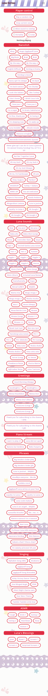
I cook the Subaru (16, 92)
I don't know (14, 98)
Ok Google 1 (34, 209)
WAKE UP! (14, 191)
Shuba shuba (36, 346)
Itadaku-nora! (24, 483)
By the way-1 (16, 63)
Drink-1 (23, 615)
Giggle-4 (12, 263)
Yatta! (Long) (17, 357)
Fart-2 (23, 251)
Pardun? (32, 180)
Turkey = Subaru (31, 186)
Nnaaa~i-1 (32, 316)
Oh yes (36, 174)
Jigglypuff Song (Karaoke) (24, 572)
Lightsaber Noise (15, 369)
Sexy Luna (21, 346)
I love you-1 (17, 104)
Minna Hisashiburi (16, 394)
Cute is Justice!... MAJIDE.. (24, 471)
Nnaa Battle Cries (18, 310)
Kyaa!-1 (22, 639)
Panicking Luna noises (19, 334)
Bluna (9, 240)
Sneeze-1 (24, 626)
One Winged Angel (19, 584)
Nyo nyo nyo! (33, 328)
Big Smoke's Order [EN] (24, 459)
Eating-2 (12, 620)
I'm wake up (34, 122)
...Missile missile (32, 128)
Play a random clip (24, 17)
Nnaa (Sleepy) (29, 304)
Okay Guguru (18, 180)
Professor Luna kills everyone (24, 530)
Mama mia (15, 293)
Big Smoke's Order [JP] (24, 465)
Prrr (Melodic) (22, 340)
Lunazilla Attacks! (16, 512)
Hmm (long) (32, 269)
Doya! (38, 240)
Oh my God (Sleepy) (24, 168)
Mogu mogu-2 (15, 298)
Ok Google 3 (31, 215)
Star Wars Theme (24, 596)
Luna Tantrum (33, 369)
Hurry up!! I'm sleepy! (18, 81)
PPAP (34, 584)
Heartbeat (25, 620)
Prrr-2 (8, 340)
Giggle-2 (24, 257)
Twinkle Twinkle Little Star (24, 602)
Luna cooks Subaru (24, 501)
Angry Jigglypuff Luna (28, 51)
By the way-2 (32, 63)
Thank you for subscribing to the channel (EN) (24, 418)
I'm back (35, 81)
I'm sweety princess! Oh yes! (24, 548)
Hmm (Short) (12, 275)
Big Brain (15, 57)
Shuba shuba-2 (15, 351)
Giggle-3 (36, 257)
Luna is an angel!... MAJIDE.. (24, 506)
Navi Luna (24, 524)
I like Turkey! (34, 92)
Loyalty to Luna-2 (34, 495)
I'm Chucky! (33, 86)
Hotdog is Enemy (33, 69)
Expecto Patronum (15, 197)
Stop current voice (24, 23)
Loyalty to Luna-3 (16, 209)
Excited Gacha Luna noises (29, 245)
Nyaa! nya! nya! (16, 328)
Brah (26, 57)
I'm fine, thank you (17, 116)
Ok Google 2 (16, 215)
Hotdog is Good (24, 75)
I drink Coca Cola (32, 98)
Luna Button (8, 3)
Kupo (32, 281)
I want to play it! (13, 441)
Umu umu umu (32, 351)
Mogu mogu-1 (31, 293)
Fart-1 (13, 251)
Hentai (36, 263)
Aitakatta (35, 561)
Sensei (9, 346)
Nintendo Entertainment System (24, 139)
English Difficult (14, 69)
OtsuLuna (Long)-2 (24, 411)
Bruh (35, 57)
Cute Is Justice (35, 203)
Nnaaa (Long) (17, 316)
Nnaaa (34, 310)
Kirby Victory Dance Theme (24, 578)
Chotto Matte (34, 363)
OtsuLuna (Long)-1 (24, 405)
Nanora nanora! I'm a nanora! (24, 518)
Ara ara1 (22, 228)
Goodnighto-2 (32, 388)
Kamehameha (19, 281)
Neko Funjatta (35, 447)
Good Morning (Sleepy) (24, 382)
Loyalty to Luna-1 (14, 495)
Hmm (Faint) (16, 269)
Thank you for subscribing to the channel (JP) (24, 426)
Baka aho (14, 234)
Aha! (11, 228)
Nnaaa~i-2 (18, 322)
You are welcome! (30, 191)
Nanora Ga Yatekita (15, 447)
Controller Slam (24, 240)
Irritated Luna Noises (32, 275)
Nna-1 (15, 304)
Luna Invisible (15, 128)
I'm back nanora (17, 86)
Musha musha (32, 298)
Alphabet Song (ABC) (17, 561)
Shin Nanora (34, 536)
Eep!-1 (10, 245)
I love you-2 (31, 104)
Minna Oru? (34, 394)
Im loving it (34, 116)
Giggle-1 (12, 257)
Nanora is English (24, 134)
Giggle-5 (24, 263)
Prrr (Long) (37, 340)
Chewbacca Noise (15, 363)
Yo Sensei (32, 357)
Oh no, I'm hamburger (18, 174)
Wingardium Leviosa (15, 203)
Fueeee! (34, 251)
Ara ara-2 (35, 228)
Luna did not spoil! (34, 441)
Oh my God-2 (32, 162)
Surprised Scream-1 (30, 645)
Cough (12, 615)
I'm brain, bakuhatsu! (31, 110)
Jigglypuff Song (24, 566)
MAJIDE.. (32, 287)
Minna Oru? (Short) (24, 399)
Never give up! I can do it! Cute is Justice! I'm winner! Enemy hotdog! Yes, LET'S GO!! (24, 148)
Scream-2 (13, 645)
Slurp (37, 620)
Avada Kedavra (34, 197)
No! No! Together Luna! (24, 156)
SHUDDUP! (14, 186)
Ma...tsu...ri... (34, 512)
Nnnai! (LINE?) (18, 287)
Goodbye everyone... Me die (24, 477)
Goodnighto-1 (15, 388)
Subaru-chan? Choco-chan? (24, 542)
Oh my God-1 (16, 162)
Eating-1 (35, 615)
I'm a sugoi (12, 110)
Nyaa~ (31, 322)
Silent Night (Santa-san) (24, 590)
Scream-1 (34, 639)
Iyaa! (12, 639)
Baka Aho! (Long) (30, 234)
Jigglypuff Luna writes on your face (24, 489)
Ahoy (12, 51)
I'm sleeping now (16, 122)
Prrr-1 (35, 334)
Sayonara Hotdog (16, 536)
